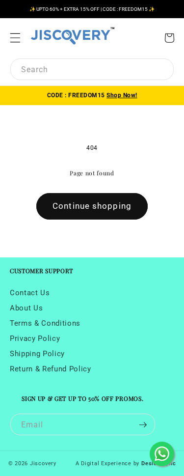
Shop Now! (121, 95)
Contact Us (30, 292)
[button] (15, 38)
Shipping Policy (37, 353)
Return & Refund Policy (50, 368)
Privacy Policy (35, 338)
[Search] (162, 70)
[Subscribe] (143, 424)
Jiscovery (43, 463)
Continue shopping (92, 206)
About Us (26, 308)
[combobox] (92, 69)
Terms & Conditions (45, 323)
